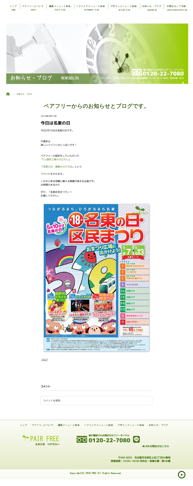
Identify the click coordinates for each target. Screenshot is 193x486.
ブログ (44, 359)
